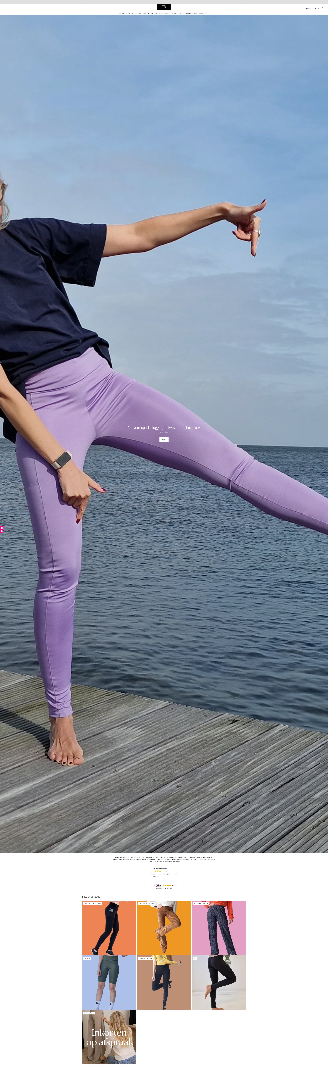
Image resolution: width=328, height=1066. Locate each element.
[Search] (315, 8)
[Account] (319, 8)
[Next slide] (244, 2)
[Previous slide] (82, 2)
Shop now (164, 440)
